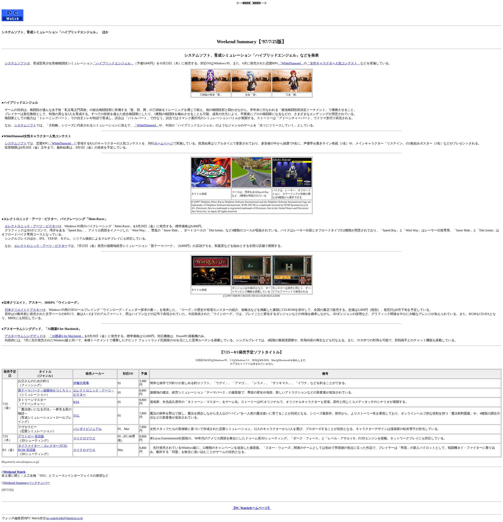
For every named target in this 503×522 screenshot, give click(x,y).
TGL (76, 415)
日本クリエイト (16, 309)
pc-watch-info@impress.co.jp (64, 518)
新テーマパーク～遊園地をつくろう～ (45, 390)
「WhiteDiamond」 (291, 63)
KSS (76, 402)
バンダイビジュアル (87, 429)
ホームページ (163, 143)
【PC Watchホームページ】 (251, 508)
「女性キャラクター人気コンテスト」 (333, 63)
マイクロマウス (84, 438)
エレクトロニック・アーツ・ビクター (31, 226)
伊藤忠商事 (81, 383)
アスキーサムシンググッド (23, 336)
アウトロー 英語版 (31, 436)
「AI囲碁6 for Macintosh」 (66, 336)
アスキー (36, 309)
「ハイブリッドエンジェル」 (113, 63)
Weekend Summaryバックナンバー (27, 483)
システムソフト (16, 63)
